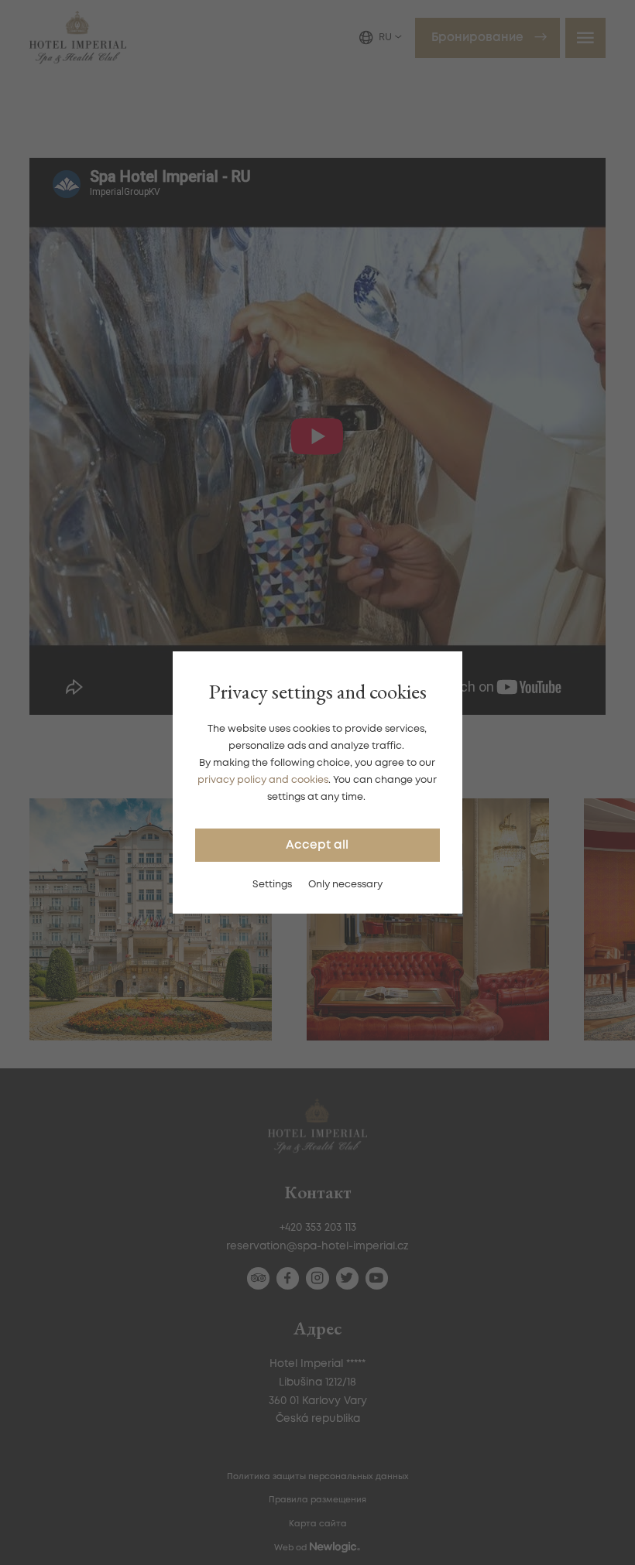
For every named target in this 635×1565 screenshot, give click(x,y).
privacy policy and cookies (262, 780)
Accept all (317, 845)
